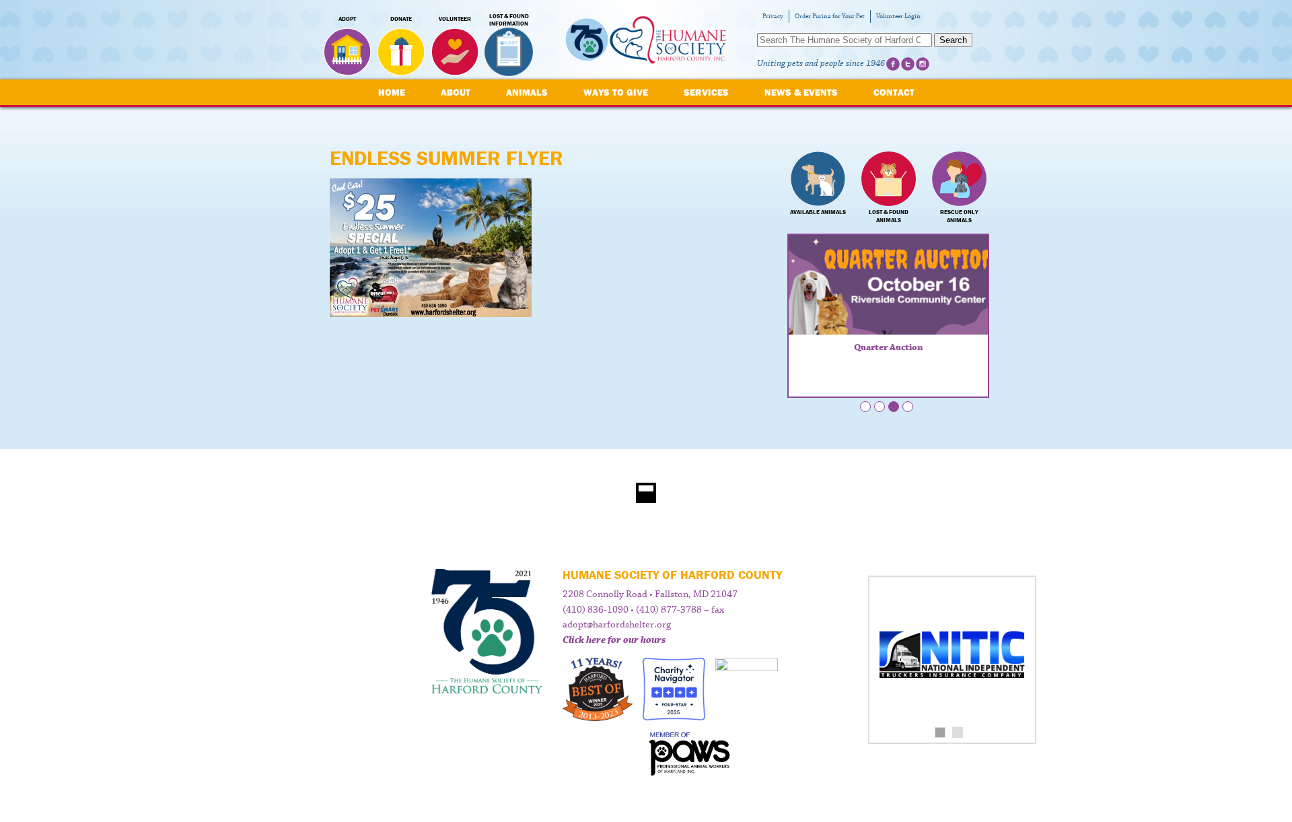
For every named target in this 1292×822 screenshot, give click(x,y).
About (455, 92)
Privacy (772, 16)
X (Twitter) (907, 64)
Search (953, 40)
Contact (893, 92)
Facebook (893, 64)
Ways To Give (615, 92)
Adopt (347, 19)
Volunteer (455, 19)
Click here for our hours (614, 640)
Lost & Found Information (509, 20)
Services (706, 92)
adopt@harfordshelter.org (617, 624)
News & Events (801, 92)
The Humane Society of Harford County (646, 40)
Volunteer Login (898, 16)
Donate (401, 19)
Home (391, 92)
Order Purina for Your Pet (830, 16)
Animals (527, 92)
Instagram (922, 64)
